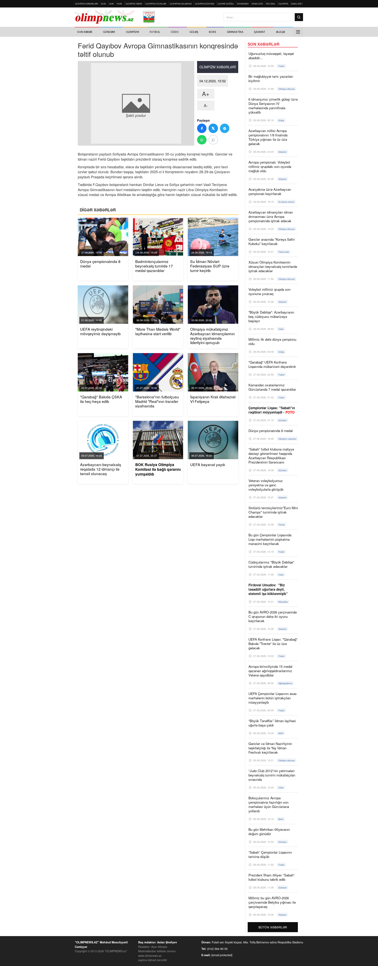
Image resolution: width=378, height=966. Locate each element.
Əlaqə (280, 31)
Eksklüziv (257, 3)
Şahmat (259, 31)
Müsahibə (242, 3)
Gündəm (109, 31)
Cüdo (175, 31)
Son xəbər (84, 31)
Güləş (193, 31)
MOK (119, 3)
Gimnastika (235, 31)
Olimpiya (283, 3)
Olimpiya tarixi (133, 3)
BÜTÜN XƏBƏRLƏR (272, 927)
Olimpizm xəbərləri (86, 3)
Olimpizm (132, 31)
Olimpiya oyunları (155, 3)
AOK (111, 3)
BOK (103, 3)
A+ (205, 93)
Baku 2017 (296, 3)
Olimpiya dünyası (204, 3)
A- (206, 105)
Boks (212, 31)
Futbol (155, 31)
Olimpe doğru (226, 3)
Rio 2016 (270, 3)
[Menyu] (298, 32)
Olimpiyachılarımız (181, 3)
